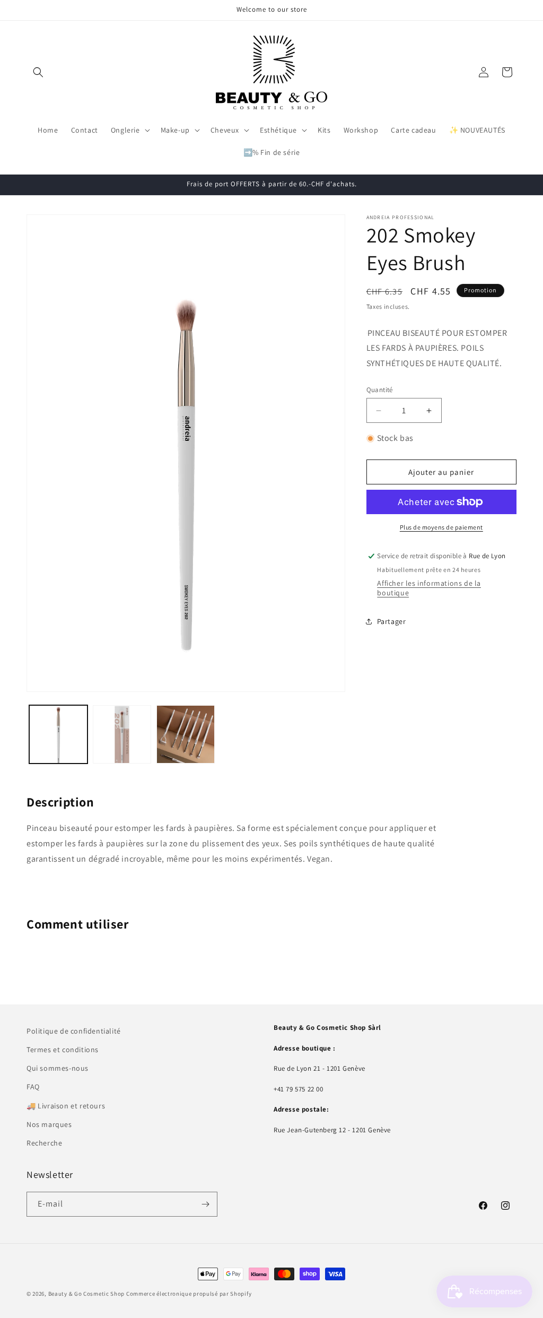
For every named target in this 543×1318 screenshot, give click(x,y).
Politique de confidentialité (74, 1031)
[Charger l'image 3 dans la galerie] (185, 734)
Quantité (379, 389)
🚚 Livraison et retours (66, 1106)
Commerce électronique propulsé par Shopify (188, 1293)
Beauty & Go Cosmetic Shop (86, 1293)
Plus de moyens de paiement (441, 527)
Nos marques (49, 1124)
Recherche (44, 1143)
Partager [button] (391, 621)
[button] (38, 72)
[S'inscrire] (205, 1204)
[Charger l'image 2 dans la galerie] (122, 734)
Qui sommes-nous (58, 1068)
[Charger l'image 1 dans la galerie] (58, 734)
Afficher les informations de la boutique (429, 587)
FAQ (33, 1086)
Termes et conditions (63, 1049)
